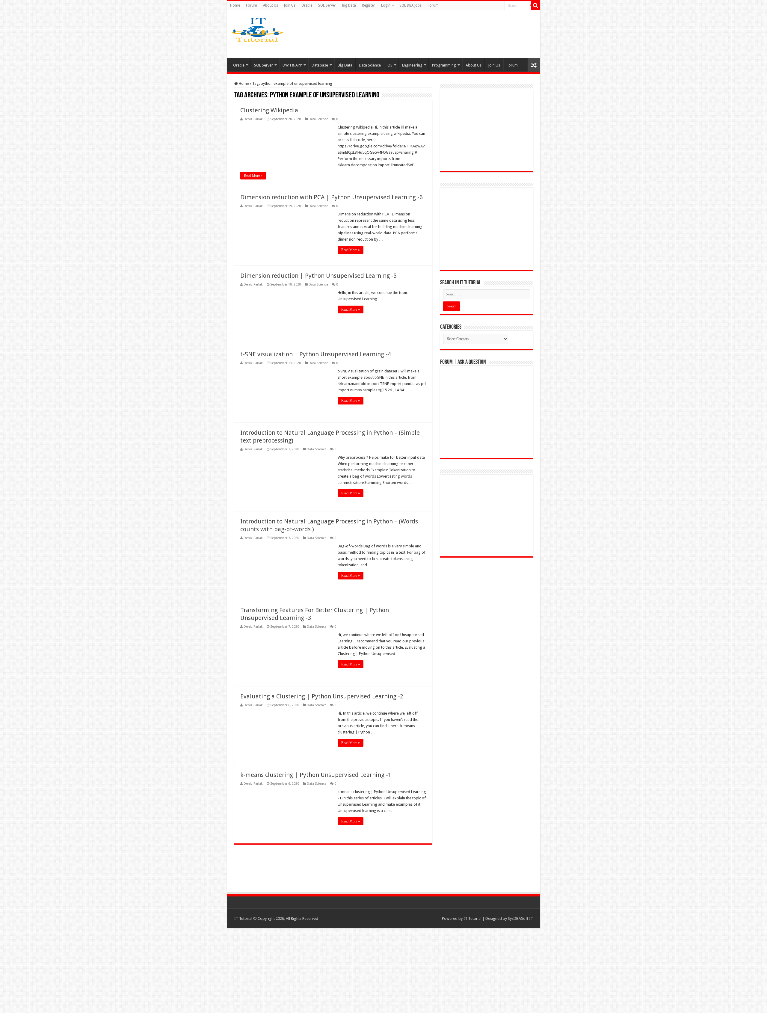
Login (385, 5)
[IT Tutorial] (257, 28)
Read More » (253, 175)
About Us (270, 5)
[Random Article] (534, 65)
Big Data (349, 5)
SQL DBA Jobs (410, 5)
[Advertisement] (431, 34)
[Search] (535, 5)
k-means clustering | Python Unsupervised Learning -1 (315, 774)
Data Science (370, 65)
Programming (444, 65)
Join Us (289, 5)
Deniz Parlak (253, 119)
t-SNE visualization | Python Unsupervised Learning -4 (315, 354)
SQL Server (327, 5)
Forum (251, 5)
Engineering (412, 65)
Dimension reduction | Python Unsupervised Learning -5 (318, 275)
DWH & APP (292, 65)
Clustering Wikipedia (269, 110)
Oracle (306, 5)
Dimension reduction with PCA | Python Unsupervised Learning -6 (331, 197)
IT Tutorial (472, 918)
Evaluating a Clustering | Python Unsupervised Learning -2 (321, 696)
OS (389, 65)
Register (368, 5)
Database (320, 65)
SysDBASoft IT (520, 918)
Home (235, 5)
